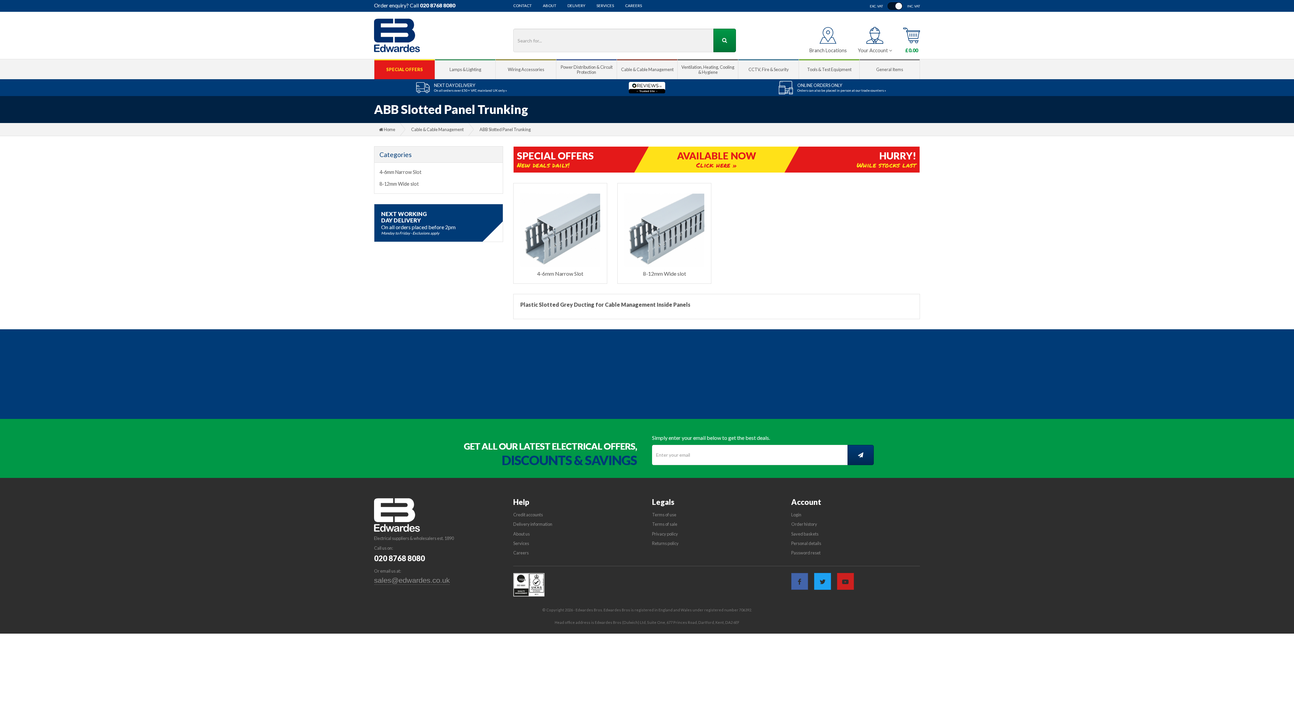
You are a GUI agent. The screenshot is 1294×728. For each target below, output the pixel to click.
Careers (633, 6)
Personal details (806, 543)
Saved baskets (805, 534)
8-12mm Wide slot (399, 184)
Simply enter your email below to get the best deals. (711, 437)
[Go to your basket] (911, 35)
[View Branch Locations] (828, 35)
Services (605, 6)
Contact (522, 6)
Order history (804, 524)
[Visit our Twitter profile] (822, 581)
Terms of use (664, 514)
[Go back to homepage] (397, 35)
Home (389, 129)
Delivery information (532, 524)
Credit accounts (528, 514)
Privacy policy (665, 534)
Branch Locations (828, 50)
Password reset (806, 552)
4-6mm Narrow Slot (400, 172)
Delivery (576, 6)
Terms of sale (664, 524)
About (549, 6)
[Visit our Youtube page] (845, 581)
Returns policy (665, 543)
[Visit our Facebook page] (800, 581)
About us (521, 534)
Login (796, 514)
